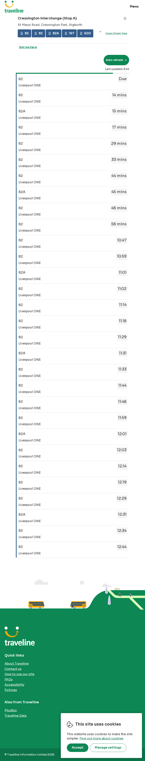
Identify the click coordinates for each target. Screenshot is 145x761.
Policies (11, 690)
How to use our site (19, 674)
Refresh (94, 60)
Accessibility (14, 685)
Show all (100, 31)
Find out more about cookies (101, 738)
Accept (77, 747)
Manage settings (108, 747)
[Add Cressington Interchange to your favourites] (125, 18)
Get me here (28, 47)
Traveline (14, 6)
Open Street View (116, 33)
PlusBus (11, 710)
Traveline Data (15, 716)
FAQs (9, 679)
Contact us (13, 669)
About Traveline (17, 664)
